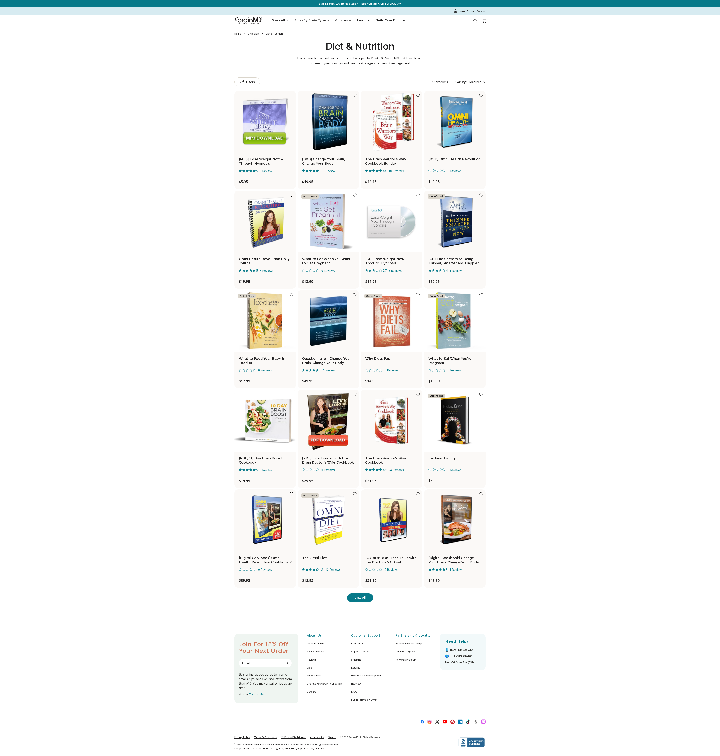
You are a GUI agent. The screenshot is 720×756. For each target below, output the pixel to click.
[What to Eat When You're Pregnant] (455, 321)
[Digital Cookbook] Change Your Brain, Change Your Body (453, 560)
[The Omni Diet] (328, 520)
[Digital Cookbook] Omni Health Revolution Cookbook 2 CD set (265, 562)
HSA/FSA (356, 683)
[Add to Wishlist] (291, 95)
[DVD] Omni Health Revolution (454, 159)
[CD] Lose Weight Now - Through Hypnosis (385, 261)
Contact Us (357, 643)
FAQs (354, 691)
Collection (253, 33)
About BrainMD (315, 643)
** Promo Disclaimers (293, 737)
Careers (311, 691)
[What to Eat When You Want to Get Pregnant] (328, 221)
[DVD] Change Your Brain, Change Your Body (323, 161)
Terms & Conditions (265, 737)
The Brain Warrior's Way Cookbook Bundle (385, 161)
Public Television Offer (364, 699)
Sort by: (460, 82)
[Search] (475, 21)
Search (332, 737)
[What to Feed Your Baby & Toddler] (265, 321)
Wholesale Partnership (409, 643)
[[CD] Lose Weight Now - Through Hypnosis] (391, 221)
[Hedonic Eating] (455, 421)
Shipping (356, 659)
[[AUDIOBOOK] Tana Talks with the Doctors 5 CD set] (391, 520)
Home (237, 33)
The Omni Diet (314, 558)
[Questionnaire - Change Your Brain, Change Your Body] (328, 321)
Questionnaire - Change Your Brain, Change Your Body (326, 360)
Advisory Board (315, 651)
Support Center (360, 651)
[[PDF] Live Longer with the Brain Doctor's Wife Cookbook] (328, 421)
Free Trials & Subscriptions (366, 675)
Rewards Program (406, 659)
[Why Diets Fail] (391, 321)
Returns (355, 667)
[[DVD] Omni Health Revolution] (455, 121)
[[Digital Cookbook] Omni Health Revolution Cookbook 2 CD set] (265, 520)
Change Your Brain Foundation (324, 683)
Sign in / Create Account (472, 11)
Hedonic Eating (441, 458)
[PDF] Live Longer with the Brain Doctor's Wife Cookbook (328, 460)
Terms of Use (257, 694)
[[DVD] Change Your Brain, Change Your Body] (328, 121)
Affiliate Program (405, 651)
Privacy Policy (242, 737)
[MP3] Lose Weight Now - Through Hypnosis (261, 161)
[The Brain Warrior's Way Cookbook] (391, 421)
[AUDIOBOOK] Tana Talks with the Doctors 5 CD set (390, 560)
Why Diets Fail (377, 358)
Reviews (311, 659)
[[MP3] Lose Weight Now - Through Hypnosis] (265, 121)
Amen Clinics (314, 675)
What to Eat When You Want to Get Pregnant (326, 261)
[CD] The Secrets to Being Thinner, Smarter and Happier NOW (453, 263)
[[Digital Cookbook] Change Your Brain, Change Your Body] (455, 520)
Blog (309, 667)
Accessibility (317, 737)
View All (360, 598)
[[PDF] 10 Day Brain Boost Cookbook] (265, 421)
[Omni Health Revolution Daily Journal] (265, 221)
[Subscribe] (287, 663)
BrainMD (353, 737)
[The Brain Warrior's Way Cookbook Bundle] (391, 121)
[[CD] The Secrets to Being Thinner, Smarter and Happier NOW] (455, 221)
